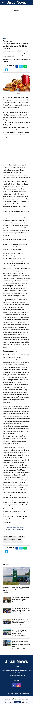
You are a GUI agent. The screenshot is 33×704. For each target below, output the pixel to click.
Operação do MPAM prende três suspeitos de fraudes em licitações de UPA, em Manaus (16, 588)
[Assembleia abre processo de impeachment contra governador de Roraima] (7, 599)
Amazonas (21, 536)
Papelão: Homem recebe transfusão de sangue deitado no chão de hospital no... (21, 643)
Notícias (20, 542)
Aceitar (17, 702)
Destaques (12, 539)
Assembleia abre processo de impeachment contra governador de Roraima (20, 599)
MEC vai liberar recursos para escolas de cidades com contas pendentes (21, 620)
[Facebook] (14, 685)
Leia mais (25, 702)
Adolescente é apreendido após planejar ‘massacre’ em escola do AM (21, 610)
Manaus (14, 542)
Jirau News (16, 2)
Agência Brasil (9, 59)
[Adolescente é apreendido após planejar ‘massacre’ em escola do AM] (7, 610)
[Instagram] (18, 685)
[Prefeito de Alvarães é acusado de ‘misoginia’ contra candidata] (7, 632)
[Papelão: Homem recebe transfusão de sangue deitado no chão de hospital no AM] (7, 643)
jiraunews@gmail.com (18, 675)
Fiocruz (5, 100)
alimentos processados (10, 536)
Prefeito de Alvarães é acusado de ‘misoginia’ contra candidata (19, 631)
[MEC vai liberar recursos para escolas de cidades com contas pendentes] (7, 621)
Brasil (4, 38)
